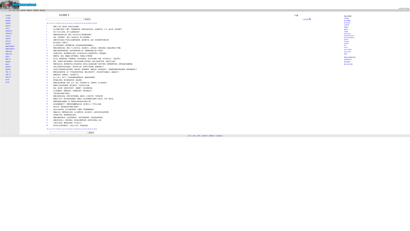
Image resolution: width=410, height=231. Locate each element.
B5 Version (347, 23)
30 (47, 104)
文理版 (346, 31)
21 (81, 23)
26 (90, 23)
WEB (345, 54)
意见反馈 (42, 10)
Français (346, 41)
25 (88, 23)
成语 (348, 64)
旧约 (14, 10)
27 (92, 23)
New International (349, 37)
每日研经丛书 (348, 59)
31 (47, 106)
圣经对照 (23, 10)
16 (71, 23)
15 (69, 23)
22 (82, 23)
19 (77, 23)
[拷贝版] (295, 15)
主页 (10, 10)
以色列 (88, 112)
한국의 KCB (347, 52)
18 (75, 23)
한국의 (346, 47)
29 (47, 101)
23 (84, 23)
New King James (349, 35)
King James (347, 34)
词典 (351, 64)
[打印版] (297, 15)
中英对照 (346, 18)
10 (60, 23)
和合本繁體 (347, 20)
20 (79, 23)
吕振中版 (346, 25)
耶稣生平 (29, 10)
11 (61, 23)
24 (86, 23)
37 (47, 122)
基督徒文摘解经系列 (350, 57)
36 (47, 120)
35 (47, 117)
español (346, 43)
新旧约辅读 (347, 62)
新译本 (346, 29)
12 (63, 23)
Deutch (346, 39)
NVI (345, 45)
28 (94, 23)
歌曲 (345, 64)
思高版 (346, 27)
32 (47, 109)
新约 (18, 10)
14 (67, 23)
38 (47, 125)
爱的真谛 (35, 10)
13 (65, 23)
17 (73, 23)
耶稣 (54, 26)
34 (47, 114)
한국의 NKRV (348, 49)
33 (47, 112)
